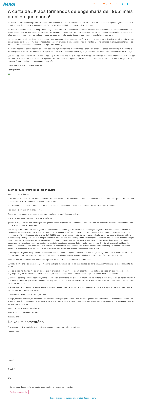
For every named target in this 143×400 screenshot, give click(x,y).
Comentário (13, 332)
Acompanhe (114, 4)
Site (9, 378)
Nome (11, 360)
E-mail (11, 369)
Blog (105, 4)
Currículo (97, 4)
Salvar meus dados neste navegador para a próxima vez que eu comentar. (41, 387)
